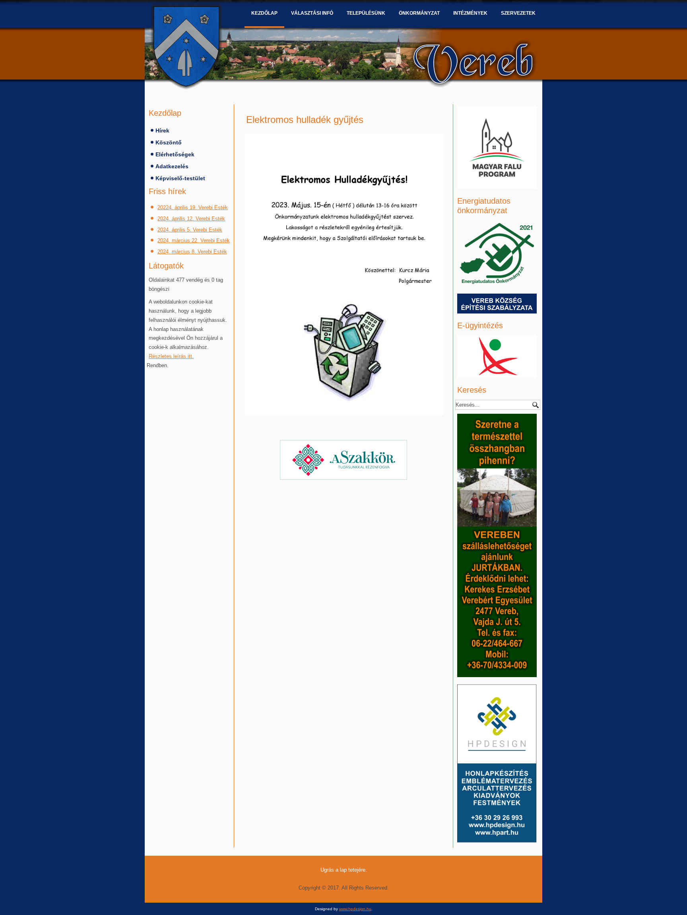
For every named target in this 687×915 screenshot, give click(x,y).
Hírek (162, 130)
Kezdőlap (264, 13)
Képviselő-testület (180, 178)
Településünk (366, 13)
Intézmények (470, 13)
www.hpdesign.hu (355, 909)
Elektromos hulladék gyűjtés (304, 119)
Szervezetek (518, 13)
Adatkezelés (171, 166)
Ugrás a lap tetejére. (343, 870)
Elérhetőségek (174, 154)
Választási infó (312, 13)
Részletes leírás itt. (171, 356)
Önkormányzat (419, 13)
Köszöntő (168, 142)
